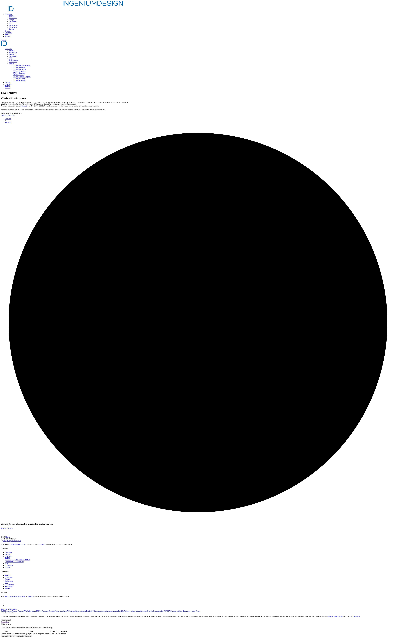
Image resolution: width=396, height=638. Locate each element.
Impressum (4, 609)
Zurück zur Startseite (7, 115)
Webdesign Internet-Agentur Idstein (79, 611)
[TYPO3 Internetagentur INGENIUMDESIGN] (31, 533)
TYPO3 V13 (41, 544)
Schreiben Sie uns (6, 528)
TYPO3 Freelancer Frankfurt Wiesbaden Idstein (51, 611)
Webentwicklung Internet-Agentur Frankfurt (138, 611)
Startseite (24, 106)
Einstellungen (6, 620)
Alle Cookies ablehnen (8, 636)
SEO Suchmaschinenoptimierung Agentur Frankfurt (107, 611)
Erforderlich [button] (5, 622)
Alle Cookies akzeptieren (24, 636)
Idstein (7, 537)
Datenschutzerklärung (335, 616)
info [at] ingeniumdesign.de (12, 541)
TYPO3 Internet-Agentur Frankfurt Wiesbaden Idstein (18, 611)
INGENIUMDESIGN (18, 544)
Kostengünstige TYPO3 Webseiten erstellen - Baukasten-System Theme (176, 611)
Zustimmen (7, 624)
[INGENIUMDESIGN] (4, 45)
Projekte (31, 596)
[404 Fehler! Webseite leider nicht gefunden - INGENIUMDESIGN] (62, 5)
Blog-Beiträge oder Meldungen (15, 596)
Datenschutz (13, 609)
